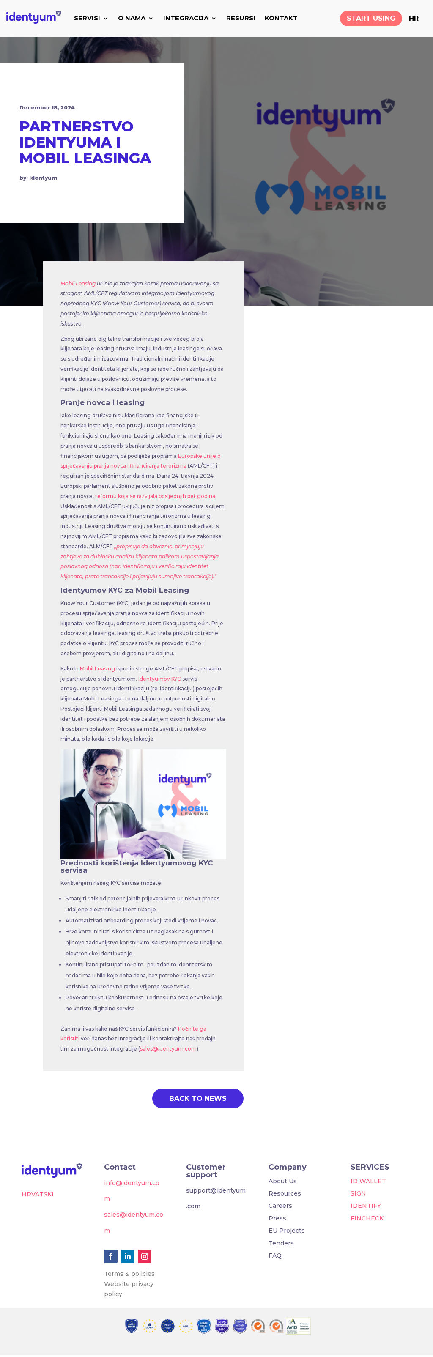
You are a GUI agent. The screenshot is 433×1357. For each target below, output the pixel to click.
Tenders (281, 1243)
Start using (371, 18)
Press (277, 1218)
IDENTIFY (366, 1205)
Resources (285, 1193)
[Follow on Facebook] (111, 1256)
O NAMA (131, 18)
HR (414, 18)
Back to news (198, 1098)
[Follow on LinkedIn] (127, 1256)
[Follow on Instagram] (144, 1256)
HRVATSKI (38, 1194)
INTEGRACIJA (185, 18)
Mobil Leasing (78, 283)
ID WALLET (368, 1181)
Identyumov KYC (160, 679)
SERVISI (87, 18)
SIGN (358, 1193)
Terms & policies (129, 1274)
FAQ (275, 1255)
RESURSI (240, 18)
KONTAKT (281, 18)
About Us (283, 1181)
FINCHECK (367, 1218)
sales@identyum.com (168, 1048)
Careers (280, 1205)
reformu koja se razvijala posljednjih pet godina (154, 496)
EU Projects (287, 1230)
